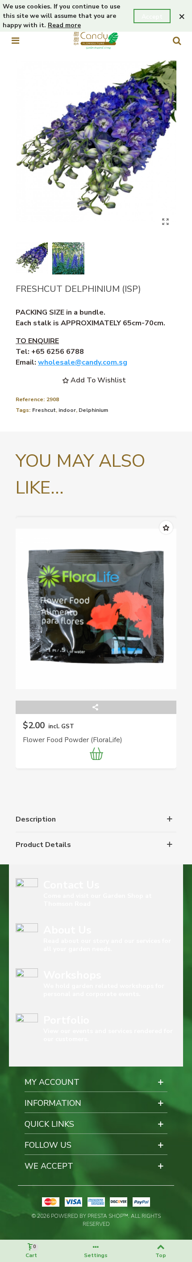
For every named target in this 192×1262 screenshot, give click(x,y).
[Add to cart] (97, 755)
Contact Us (71, 885)
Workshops (72, 975)
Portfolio (66, 1020)
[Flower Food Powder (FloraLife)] (96, 609)
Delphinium (93, 410)
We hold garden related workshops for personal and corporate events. (103, 990)
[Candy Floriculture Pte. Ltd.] (96, 40)
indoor (67, 410)
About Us (67, 930)
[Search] (176, 40)
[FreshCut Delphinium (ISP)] (165, 221)
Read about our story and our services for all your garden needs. (107, 945)
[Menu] (15, 40)
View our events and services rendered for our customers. (108, 1035)
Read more (64, 25)
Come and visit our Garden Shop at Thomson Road (97, 900)
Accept (152, 16)
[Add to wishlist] (166, 527)
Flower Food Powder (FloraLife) (72, 739)
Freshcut (44, 410)
